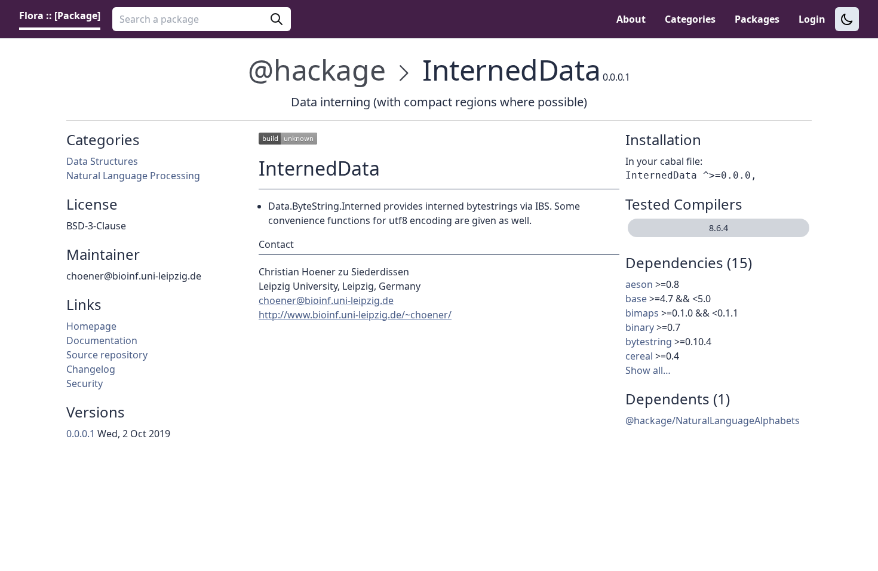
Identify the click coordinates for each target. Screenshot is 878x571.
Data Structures (102, 161)
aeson (639, 284)
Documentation (101, 340)
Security (84, 383)
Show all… (648, 370)
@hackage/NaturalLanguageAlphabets (712, 420)
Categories (690, 19)
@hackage (316, 69)
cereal (639, 356)
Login (812, 19)
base (636, 298)
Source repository (107, 354)
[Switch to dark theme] (847, 19)
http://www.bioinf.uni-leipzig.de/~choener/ (355, 314)
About (631, 19)
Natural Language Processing (133, 175)
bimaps (642, 313)
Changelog (90, 369)
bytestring (648, 341)
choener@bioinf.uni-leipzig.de (326, 300)
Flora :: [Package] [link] (59, 15)
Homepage (91, 326)
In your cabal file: (663, 161)
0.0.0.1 (80, 433)
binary (639, 327)
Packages (757, 19)
